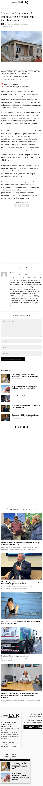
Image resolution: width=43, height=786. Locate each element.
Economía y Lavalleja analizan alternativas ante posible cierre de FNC (26, 375)
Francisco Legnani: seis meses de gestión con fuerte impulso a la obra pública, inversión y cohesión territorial (19, 695)
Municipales (5, 9)
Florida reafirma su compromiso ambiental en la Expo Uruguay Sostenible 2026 (20, 543)
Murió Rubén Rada (19, 396)
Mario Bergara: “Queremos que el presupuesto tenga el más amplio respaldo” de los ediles (21, 583)
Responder (12, 306)
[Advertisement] (21, 235)
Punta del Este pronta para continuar (14, 656)
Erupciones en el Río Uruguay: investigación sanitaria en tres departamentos (20, 622)
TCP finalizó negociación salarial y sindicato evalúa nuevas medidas (24, 387)
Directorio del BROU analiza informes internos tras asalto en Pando (25, 416)
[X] (20, 206)
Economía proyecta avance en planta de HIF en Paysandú (26, 406)
